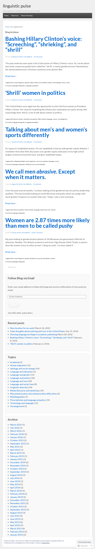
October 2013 (17, 506)
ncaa (56, 161)
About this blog (27, 15)
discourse (40, 161)
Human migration (18, 365)
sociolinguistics (63, 119)
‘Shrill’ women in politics (35, 92)
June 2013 (15, 519)
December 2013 (17, 500)
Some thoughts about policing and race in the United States (37, 331)
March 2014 (16, 490)
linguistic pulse (17, 5)
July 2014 (14, 478)
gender (27, 82)
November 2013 (17, 503)
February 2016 (17, 434)
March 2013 (16, 528)
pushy (40, 258)
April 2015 (15, 450)
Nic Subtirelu (28, 57)
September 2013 (18, 509)
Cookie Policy (45, 543)
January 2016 (16, 437)
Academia (14, 362)
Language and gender (18, 86)
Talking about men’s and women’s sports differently (46, 132)
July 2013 (14, 516)
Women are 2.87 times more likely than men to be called (47, 223)
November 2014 (17, 465)
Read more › (10, 76)
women (53, 210)
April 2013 (15, 525)
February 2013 (17, 531)
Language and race (18, 381)
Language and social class (22, 384)
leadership (43, 210)
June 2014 (15, 481)
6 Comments (38, 142)
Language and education (21, 371)
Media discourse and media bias (35, 164)
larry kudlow (43, 82)
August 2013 (16, 512)
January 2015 (16, 459)
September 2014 (18, 472)
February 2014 (17, 494)
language (49, 119)
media (49, 82)
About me (14, 15)
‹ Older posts (11, 267)
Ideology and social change (22, 368)
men (48, 210)
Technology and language (22, 403)
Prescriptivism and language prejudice (27, 400)
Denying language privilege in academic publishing (33, 334)
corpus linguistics (19, 82)
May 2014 (15, 484)
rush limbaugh (56, 82)
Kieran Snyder (29, 210)
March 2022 (16, 424)
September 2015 (18, 443)
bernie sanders (18, 119)
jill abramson (34, 258)
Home (6, 15)
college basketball (19, 161)
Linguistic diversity (19, 387)
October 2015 (17, 440)
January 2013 (16, 534)
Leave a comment (37, 232)
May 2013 (15, 522)
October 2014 (17, 468)
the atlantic (46, 258)
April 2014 (15, 487)
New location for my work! (22, 328)
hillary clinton (34, 82)
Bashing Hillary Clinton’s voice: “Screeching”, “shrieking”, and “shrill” (43, 44)
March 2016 (16, 431)
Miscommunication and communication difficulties (33, 393)
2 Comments (38, 100)
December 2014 (17, 462)
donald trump (28, 119)
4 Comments (37, 184)
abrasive (16, 210)
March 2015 (16, 453)
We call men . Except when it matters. (40, 174)
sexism (63, 82)
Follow (14, 304)
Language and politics (32, 86)
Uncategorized (17, 406)
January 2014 (16, 497)
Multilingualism (17, 397)
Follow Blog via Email (21, 278)
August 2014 (16, 475)
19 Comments (38, 57)
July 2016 (14, 428)
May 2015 (15, 446)
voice (68, 82)
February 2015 (17, 456)
